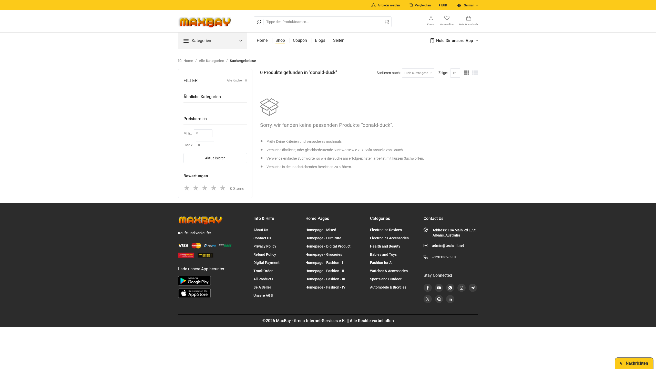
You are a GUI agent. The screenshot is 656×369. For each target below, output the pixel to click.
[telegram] (473, 288)
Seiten (338, 40)
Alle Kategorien (211, 61)
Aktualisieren (215, 158)
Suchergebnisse (243, 61)
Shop (280, 40)
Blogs (320, 40)
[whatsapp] (450, 288)
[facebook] (428, 288)
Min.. (187, 133)
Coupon (300, 40)
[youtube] (439, 288)
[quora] (439, 299)
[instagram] (461, 288)
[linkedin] (450, 299)
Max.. (190, 145)
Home (262, 40)
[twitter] (428, 299)
